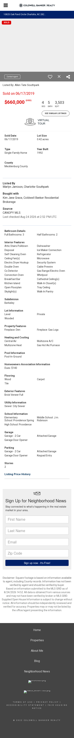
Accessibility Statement (25, 705)
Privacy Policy (47, 702)
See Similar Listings (55, 113)
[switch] (50, 77)
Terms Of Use (23, 702)
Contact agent (12, 77)
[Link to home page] (37, 5)
